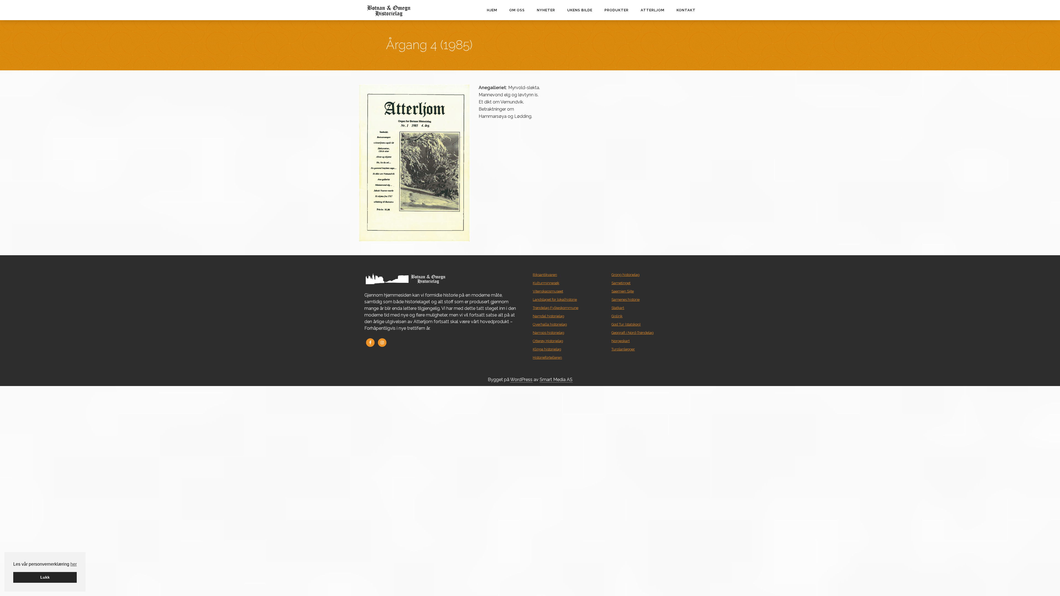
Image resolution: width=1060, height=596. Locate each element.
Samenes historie (625, 299)
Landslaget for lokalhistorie (555, 299)
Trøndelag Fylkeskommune (555, 308)
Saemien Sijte (622, 291)
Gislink (616, 316)
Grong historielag (625, 275)
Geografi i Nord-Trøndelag (632, 333)
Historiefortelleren (547, 357)
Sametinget (620, 283)
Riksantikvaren (545, 275)
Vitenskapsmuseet (548, 291)
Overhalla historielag (550, 324)
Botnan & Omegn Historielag (400, 10)
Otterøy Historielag (548, 341)
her (73, 564)
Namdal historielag (548, 316)
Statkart (617, 308)
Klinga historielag (547, 349)
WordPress (521, 379)
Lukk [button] (45, 577)
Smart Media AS (556, 379)
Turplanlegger (623, 349)
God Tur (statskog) (626, 324)
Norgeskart (620, 341)
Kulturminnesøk (546, 283)
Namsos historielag (548, 333)
